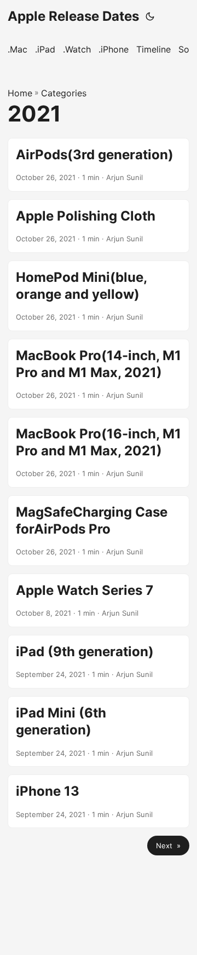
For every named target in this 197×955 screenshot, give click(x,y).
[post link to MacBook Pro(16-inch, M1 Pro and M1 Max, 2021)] (98, 452)
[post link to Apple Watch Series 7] (98, 600)
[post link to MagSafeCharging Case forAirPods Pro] (98, 530)
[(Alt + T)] (150, 16)
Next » (168, 845)
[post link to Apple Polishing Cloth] (98, 226)
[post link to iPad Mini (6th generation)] (98, 731)
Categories (63, 93)
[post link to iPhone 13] (98, 801)
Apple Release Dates (73, 16)
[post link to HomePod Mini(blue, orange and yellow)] (98, 296)
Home (20, 93)
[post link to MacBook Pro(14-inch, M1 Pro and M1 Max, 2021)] (98, 374)
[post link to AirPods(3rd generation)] (98, 164)
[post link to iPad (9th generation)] (98, 661)
